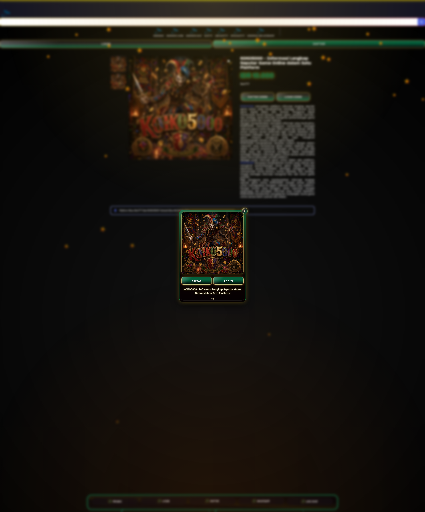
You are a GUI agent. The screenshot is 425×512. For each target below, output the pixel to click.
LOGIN (228, 281)
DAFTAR (196, 281)
